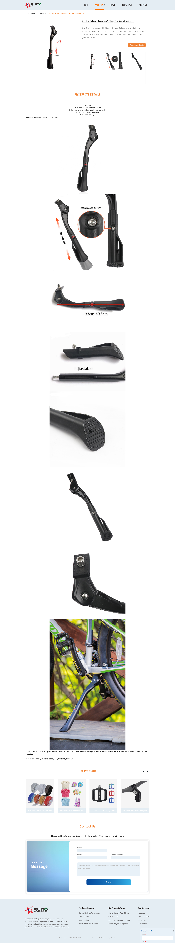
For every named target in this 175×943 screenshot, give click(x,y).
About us (143, 5)
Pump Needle (35, 759)
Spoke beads (84, 916)
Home (86, 5)
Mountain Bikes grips (49, 759)
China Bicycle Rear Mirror (118, 913)
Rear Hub (69, 759)
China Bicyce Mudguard (118, 924)
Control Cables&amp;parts (89, 913)
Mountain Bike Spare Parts (119, 920)
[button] (143, 771)
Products (99, 5)
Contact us (127, 5)
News (112, 5)
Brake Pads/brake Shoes (89, 924)
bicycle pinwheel (85, 920)
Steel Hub (61, 759)
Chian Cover (113, 916)
